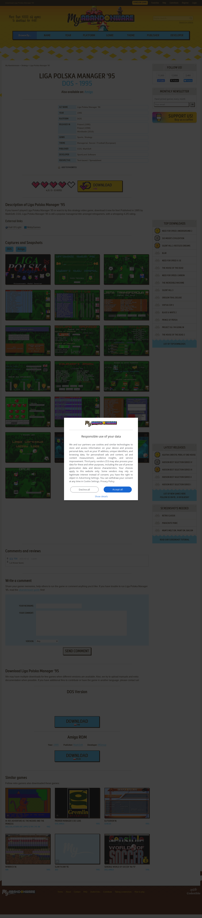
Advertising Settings (89, 477)
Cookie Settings (91, 481)
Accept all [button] (118, 489)
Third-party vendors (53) (96, 461)
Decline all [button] (84, 489)
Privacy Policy (107, 481)
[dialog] (101, 459)
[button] (101, 496)
